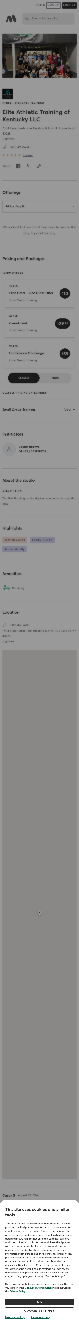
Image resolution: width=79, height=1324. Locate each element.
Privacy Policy (17, 1291)
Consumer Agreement (38, 1288)
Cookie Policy (40, 1317)
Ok (39, 1302)
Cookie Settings (39, 1310)
